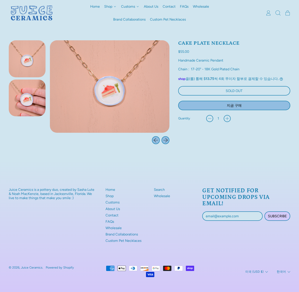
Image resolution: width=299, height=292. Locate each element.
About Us (151, 6)
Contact (169, 6)
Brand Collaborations (129, 19)
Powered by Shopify (60, 267)
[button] (278, 12)
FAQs (184, 6)
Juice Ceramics (31, 267)
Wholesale (201, 6)
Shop (110, 196)
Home (95, 6)
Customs (113, 202)
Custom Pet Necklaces (168, 19)
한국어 (281, 272)
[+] (227, 118)
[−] (209, 118)
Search (159, 190)
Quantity (184, 118)
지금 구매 (234, 105)
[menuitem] (27, 58)
